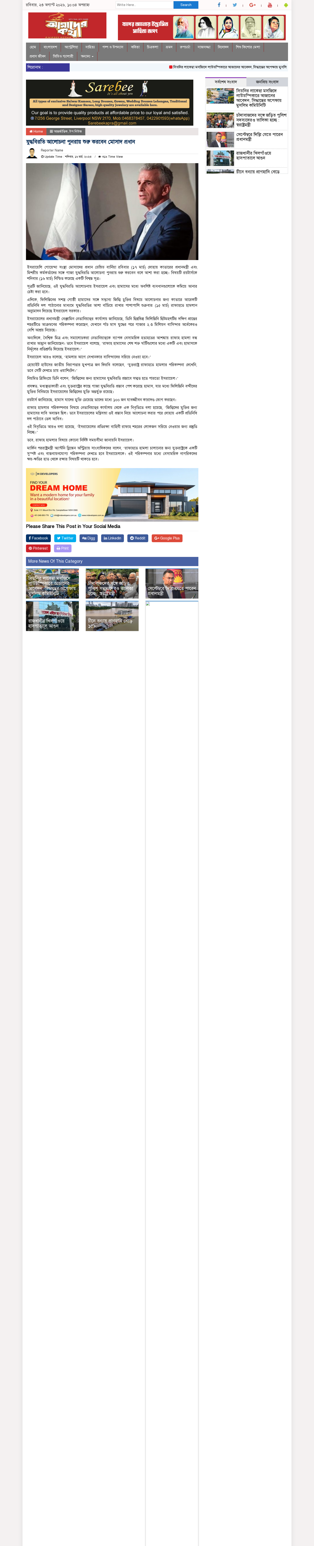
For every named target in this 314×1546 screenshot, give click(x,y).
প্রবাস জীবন (38, 56)
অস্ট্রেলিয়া (71, 47)
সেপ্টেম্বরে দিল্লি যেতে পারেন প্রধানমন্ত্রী (172, 591)
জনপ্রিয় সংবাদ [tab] (267, 81)
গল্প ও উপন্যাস (113, 47)
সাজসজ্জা (204, 47)
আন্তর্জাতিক (61, 131)
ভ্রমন (169, 47)
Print (64, 548)
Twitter (66, 538)
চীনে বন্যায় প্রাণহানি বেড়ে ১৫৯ (110, 623)
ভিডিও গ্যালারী (63, 56)
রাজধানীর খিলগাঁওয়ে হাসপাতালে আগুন (46, 623)
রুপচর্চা (185, 47)
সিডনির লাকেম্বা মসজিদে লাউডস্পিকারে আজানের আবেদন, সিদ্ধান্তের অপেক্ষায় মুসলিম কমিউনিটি (221, 67)
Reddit (140, 538)
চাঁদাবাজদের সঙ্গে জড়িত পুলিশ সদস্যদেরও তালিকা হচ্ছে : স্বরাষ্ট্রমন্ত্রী (110, 588)
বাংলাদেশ (50, 47)
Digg (90, 538)
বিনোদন (223, 47)
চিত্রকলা (152, 47)
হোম (33, 47)
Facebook (39, 538)
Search (185, 5)
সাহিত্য (90, 47)
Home (38, 131)
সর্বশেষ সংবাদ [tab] (226, 81)
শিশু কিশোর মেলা (248, 47)
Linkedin (114, 538)
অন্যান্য (86, 56)
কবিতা (135, 47)
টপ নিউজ (75, 131)
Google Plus (169, 538)
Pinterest (40, 548)
